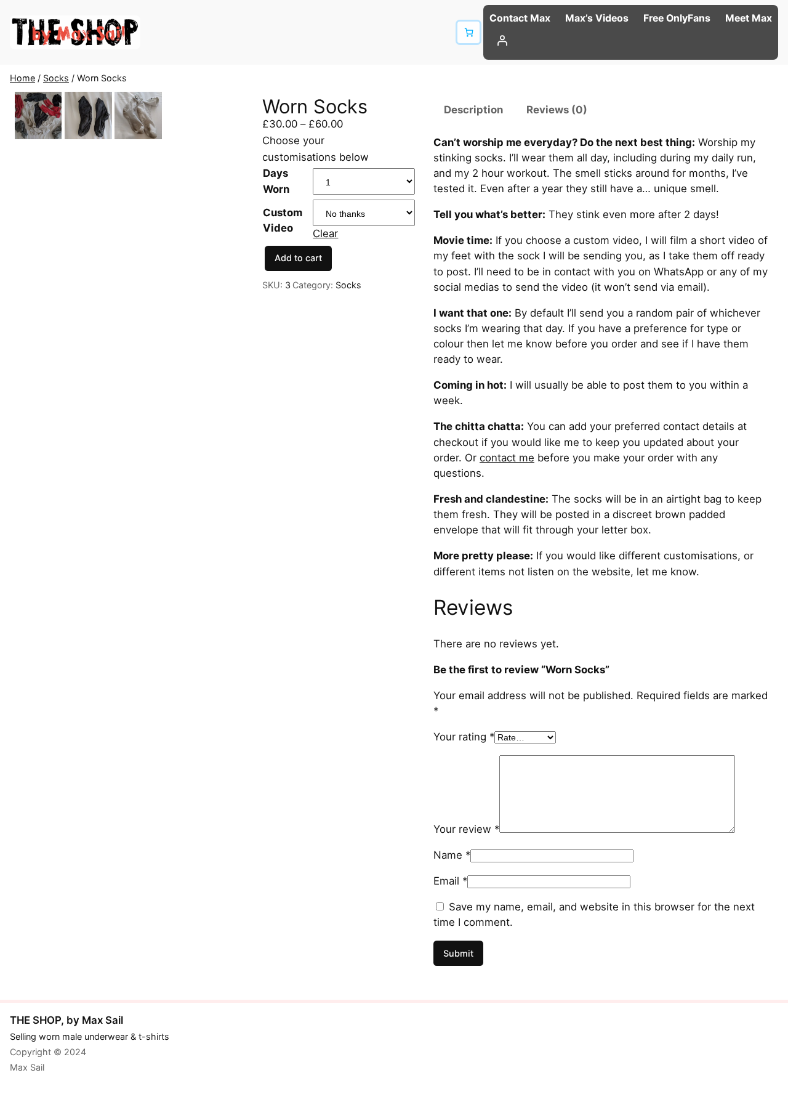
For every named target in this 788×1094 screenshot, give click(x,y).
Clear (325, 233)
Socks (56, 78)
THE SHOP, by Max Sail (66, 1020)
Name (451, 855)
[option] (88, 115)
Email (450, 881)
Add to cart (298, 258)
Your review (466, 829)
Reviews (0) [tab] (556, 109)
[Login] (630, 41)
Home (22, 78)
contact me (507, 458)
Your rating (463, 737)
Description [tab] (473, 109)
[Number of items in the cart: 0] (468, 32)
